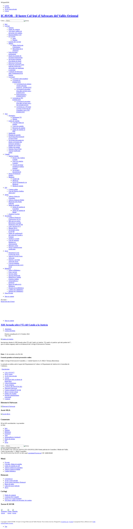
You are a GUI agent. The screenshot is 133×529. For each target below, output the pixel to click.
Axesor (7, 378)
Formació (8, 433)
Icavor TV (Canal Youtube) (13, 498)
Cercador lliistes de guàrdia (13, 464)
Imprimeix (8, 329)
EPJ (6, 441)
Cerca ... (3, 20)
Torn (6, 435)
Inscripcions (5, 369)
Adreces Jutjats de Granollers (14, 467)
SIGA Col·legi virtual (11, 392)
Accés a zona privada (11, 480)
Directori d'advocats (11, 388)
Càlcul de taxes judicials (12, 486)
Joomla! (71, 521)
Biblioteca (8, 432)
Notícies (7, 430)
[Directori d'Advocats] (8, 406)
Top (6, 526)
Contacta (7, 399)
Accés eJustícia (9, 385)
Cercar (7, 11)
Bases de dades (9, 484)
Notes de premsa (10, 439)
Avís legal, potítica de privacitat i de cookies (18, 500)
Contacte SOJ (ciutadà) (12, 497)
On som (7, 7)
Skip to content (9, 296)
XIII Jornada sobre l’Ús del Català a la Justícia (24, 325)
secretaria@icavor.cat (34, 453)
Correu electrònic (10, 331)
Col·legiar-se (9, 479)
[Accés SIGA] (5, 414)
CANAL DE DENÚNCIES (13, 386)
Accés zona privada (11, 9)
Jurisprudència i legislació (12, 437)
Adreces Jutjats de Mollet (12, 469)
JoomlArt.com (64, 521)
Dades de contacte (10, 495)
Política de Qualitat (10, 393)
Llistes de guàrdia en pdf (12, 466)
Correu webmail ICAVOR (13, 390)
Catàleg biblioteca (10, 471)
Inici (6, 428)
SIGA (6, 487)
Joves (6, 442)
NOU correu (8, 374)
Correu (7, 6)
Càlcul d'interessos (10, 383)
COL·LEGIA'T (9, 372)
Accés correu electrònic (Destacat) (15, 482)
